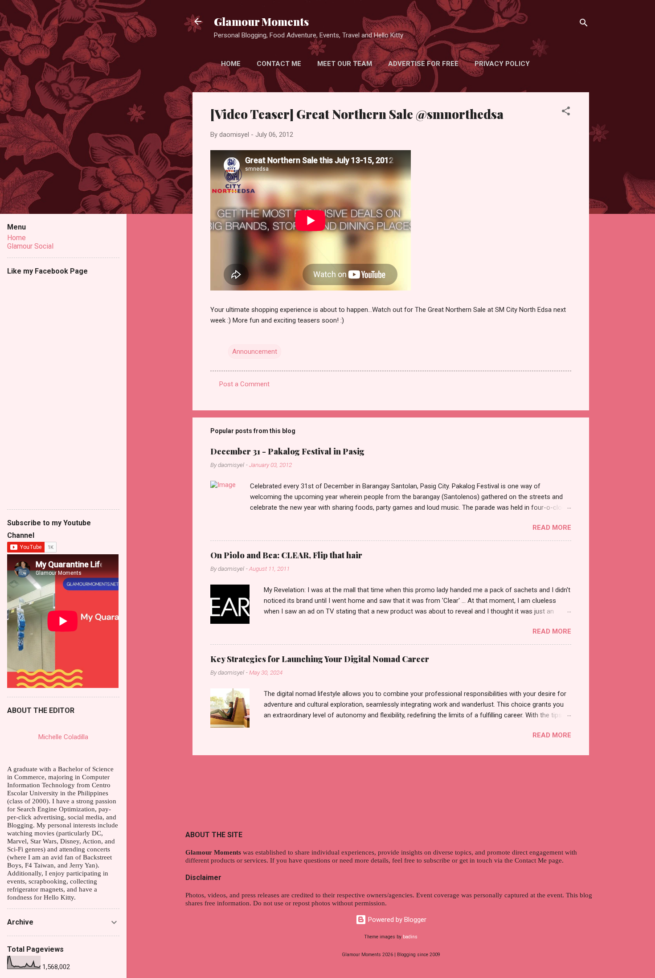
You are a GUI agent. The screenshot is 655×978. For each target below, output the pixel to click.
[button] (566, 112)
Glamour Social (30, 246)
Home (231, 64)
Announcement (254, 352)
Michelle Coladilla (63, 737)
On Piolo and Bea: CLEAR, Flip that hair (286, 555)
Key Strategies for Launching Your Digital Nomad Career (319, 659)
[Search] (583, 24)
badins (410, 937)
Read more (551, 528)
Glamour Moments (261, 21)
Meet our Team (344, 64)
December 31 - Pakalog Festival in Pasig (287, 451)
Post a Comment (244, 384)
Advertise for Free (423, 64)
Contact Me (279, 64)
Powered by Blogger (396, 920)
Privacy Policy (502, 64)
